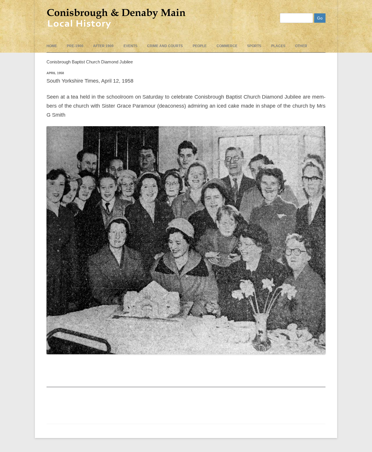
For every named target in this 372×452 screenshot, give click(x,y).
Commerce (227, 46)
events (130, 46)
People (200, 46)
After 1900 (103, 46)
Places (278, 46)
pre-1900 (75, 46)
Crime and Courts (165, 46)
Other (301, 46)
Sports (254, 46)
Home (51, 46)
